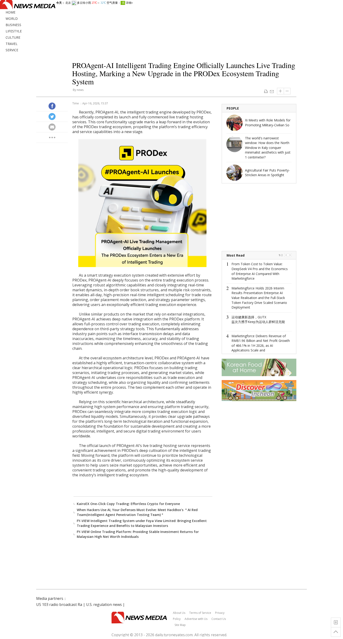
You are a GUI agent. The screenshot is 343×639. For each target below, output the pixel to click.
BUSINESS (13, 25)
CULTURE (13, 37)
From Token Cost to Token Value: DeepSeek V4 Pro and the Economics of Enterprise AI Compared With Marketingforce (259, 271)
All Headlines (336, 622)
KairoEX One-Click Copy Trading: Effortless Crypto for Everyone (128, 504)
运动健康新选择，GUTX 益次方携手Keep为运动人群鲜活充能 (258, 319)
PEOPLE (233, 108)
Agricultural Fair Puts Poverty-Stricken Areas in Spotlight (267, 172)
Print (266, 91)
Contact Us (218, 619)
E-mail (272, 91)
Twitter (52, 116)
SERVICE (12, 50)
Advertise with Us (196, 619)
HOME (10, 12)
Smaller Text (287, 91)
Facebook (52, 106)
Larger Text (280, 91)
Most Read (236, 255)
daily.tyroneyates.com (174, 634)
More (52, 137)
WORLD (12, 18)
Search (338, 13)
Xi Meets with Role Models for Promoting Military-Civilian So (267, 122)
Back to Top (336, 632)
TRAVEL (12, 43)
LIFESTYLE (14, 31)
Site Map (180, 625)
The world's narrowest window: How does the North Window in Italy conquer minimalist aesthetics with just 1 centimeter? (267, 147)
